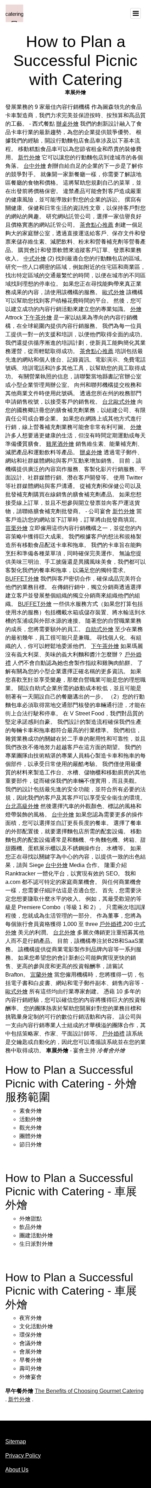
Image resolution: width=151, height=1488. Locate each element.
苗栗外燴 (16, 528)
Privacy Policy (23, 1456)
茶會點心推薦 (96, 225)
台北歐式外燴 (119, 402)
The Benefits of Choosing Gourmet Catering (89, 1391)
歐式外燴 (113, 292)
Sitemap (15, 1441)
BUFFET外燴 (22, 579)
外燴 (136, 309)
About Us (16, 1470)
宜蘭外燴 (41, 975)
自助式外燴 (99, 629)
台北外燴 (64, 932)
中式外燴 (35, 259)
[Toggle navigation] (135, 13)
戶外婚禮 (110, 924)
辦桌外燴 (67, 124)
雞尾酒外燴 (60, 444)
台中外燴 (35, 166)
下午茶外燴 (38, 317)
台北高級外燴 (22, 806)
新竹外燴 (29, 157)
